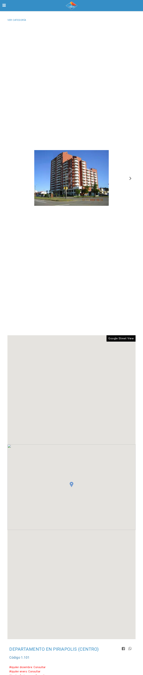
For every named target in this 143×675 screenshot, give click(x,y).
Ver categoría (16, 20)
